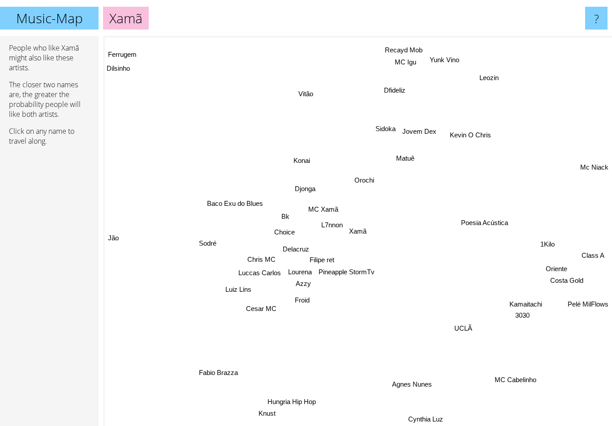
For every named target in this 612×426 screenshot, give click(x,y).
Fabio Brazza (217, 372)
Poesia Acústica (485, 223)
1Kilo (547, 244)
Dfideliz (394, 90)
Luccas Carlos (259, 273)
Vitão (305, 94)
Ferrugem (123, 53)
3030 (522, 317)
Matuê (405, 158)
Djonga (305, 188)
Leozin (490, 78)
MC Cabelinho (514, 381)
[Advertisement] (49, 289)
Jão (113, 235)
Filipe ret (322, 259)
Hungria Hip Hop (289, 401)
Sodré (207, 243)
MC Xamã (324, 209)
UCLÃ (463, 328)
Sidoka (385, 128)
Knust (264, 413)
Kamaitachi (524, 306)
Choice (284, 231)
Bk (285, 216)
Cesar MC (263, 309)
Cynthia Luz (424, 419)
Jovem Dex (419, 131)
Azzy (303, 283)
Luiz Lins (239, 290)
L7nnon (331, 225)
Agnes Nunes (412, 384)
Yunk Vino (444, 59)
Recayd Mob (403, 50)
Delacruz (296, 248)
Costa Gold (566, 281)
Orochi (364, 179)
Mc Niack (594, 170)
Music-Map (49, 18)
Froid (301, 300)
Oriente (556, 269)
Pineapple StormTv (347, 271)
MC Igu (405, 61)
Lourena (300, 271)
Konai (301, 160)
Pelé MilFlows (588, 304)
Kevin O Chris (468, 132)
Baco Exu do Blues (235, 204)
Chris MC (261, 259)
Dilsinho (118, 66)
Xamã (357, 231)
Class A (593, 256)
